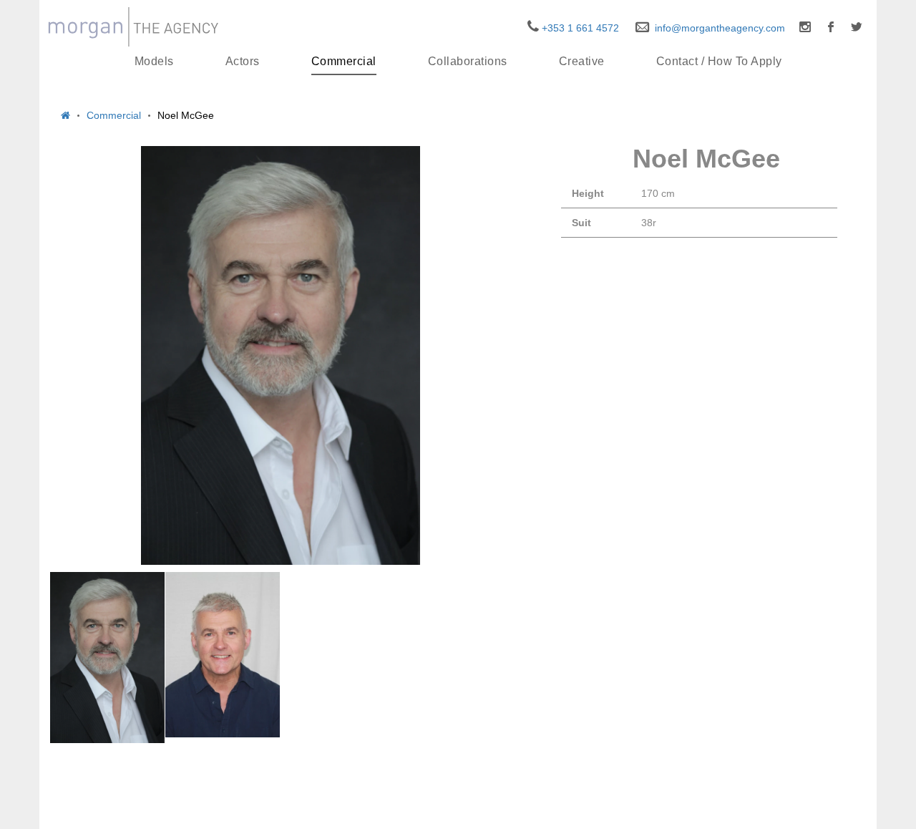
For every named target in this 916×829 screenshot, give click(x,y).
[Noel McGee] (280, 355)
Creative (582, 61)
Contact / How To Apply (719, 61)
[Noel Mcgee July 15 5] (222, 654)
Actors (242, 61)
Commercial (343, 61)
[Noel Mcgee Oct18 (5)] (107, 657)
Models (154, 61)
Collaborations (467, 61)
